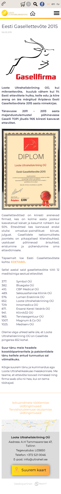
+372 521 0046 (36, 454)
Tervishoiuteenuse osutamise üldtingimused (30, 411)
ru (58, 4)
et (48, 4)
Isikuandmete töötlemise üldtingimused (30, 404)
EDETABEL (18, 262)
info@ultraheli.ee (35, 459)
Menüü (48, 13)
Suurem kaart (33, 470)
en (53, 4)
